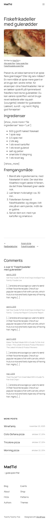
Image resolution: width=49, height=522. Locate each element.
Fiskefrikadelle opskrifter (14, 66)
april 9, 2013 (11, 306)
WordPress (40, 517)
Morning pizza (11, 450)
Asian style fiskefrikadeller (28, 245)
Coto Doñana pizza (14, 434)
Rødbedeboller (11, 246)
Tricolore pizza (12, 442)
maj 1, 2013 (10, 373)
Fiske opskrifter (22, 63)
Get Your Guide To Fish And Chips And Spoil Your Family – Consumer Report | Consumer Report (25, 311)
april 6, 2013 (11, 274)
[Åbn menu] (43, 4)
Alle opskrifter (9, 63)
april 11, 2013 (11, 339)
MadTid (8, 4)
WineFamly (10, 426)
